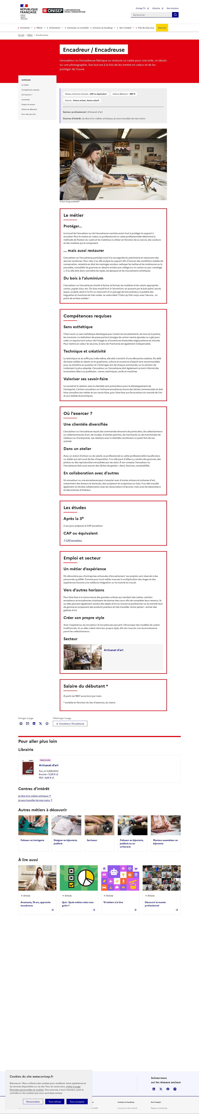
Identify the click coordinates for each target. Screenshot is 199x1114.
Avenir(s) (162, 27)
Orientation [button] (54, 27)
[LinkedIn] (34, 723)
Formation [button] (25, 27)
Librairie (156, 8)
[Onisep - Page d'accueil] (53, 10)
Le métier (25, 85)
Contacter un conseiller (78, 27)
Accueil (21, 35)
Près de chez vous (146, 27)
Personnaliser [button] (33, 1101)
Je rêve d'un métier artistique (33, 795)
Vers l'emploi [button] (125, 27)
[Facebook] (47, 723)
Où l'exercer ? (27, 94)
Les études (26, 99)
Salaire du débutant (29, 109)
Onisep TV (141, 8)
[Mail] (27, 723)
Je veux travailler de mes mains (34, 800)
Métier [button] (40, 27)
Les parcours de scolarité (127, 1108)
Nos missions (173, 8)
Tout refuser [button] (54, 1101)
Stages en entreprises (159, 1108)
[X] (40, 723)
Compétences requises (30, 90)
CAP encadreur (74, 540)
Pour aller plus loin (29, 114)
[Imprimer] (21, 723)
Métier (30, 35)
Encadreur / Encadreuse (71, 723)
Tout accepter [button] (77, 1101)
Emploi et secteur (28, 104)
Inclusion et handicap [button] (103, 27)
